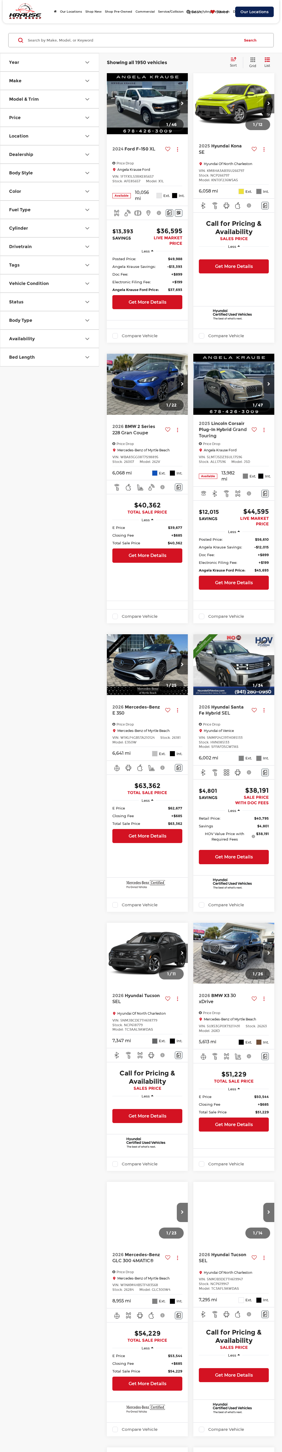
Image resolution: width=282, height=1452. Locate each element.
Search (250, 40)
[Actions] (177, 149)
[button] (182, 103)
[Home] (55, 11)
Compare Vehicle (140, 335)
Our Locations (254, 11)
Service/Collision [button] (171, 11)
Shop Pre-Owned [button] (118, 11)
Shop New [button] (93, 11)
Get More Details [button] (147, 302)
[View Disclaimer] (159, 213)
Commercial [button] (145, 11)
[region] (147, 274)
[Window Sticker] (178, 213)
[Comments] (169, 213)
